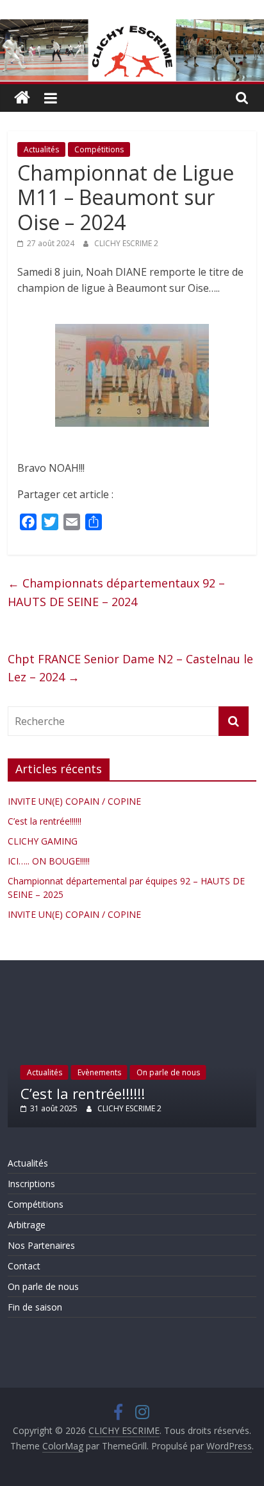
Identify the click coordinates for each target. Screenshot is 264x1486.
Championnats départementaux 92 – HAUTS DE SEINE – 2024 (116, 592)
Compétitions (99, 149)
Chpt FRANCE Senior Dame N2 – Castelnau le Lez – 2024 (130, 668)
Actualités (41, 149)
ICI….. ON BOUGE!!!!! (49, 861)
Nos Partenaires (41, 1245)
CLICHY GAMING (43, 841)
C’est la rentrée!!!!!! (44, 821)
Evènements (99, 1072)
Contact (24, 1266)
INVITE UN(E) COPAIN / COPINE (74, 801)
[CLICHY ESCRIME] (22, 98)
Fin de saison (35, 1307)
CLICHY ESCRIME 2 (126, 243)
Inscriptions (31, 1183)
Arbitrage (26, 1225)
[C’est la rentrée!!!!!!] (132, 995)
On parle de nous (168, 1072)
